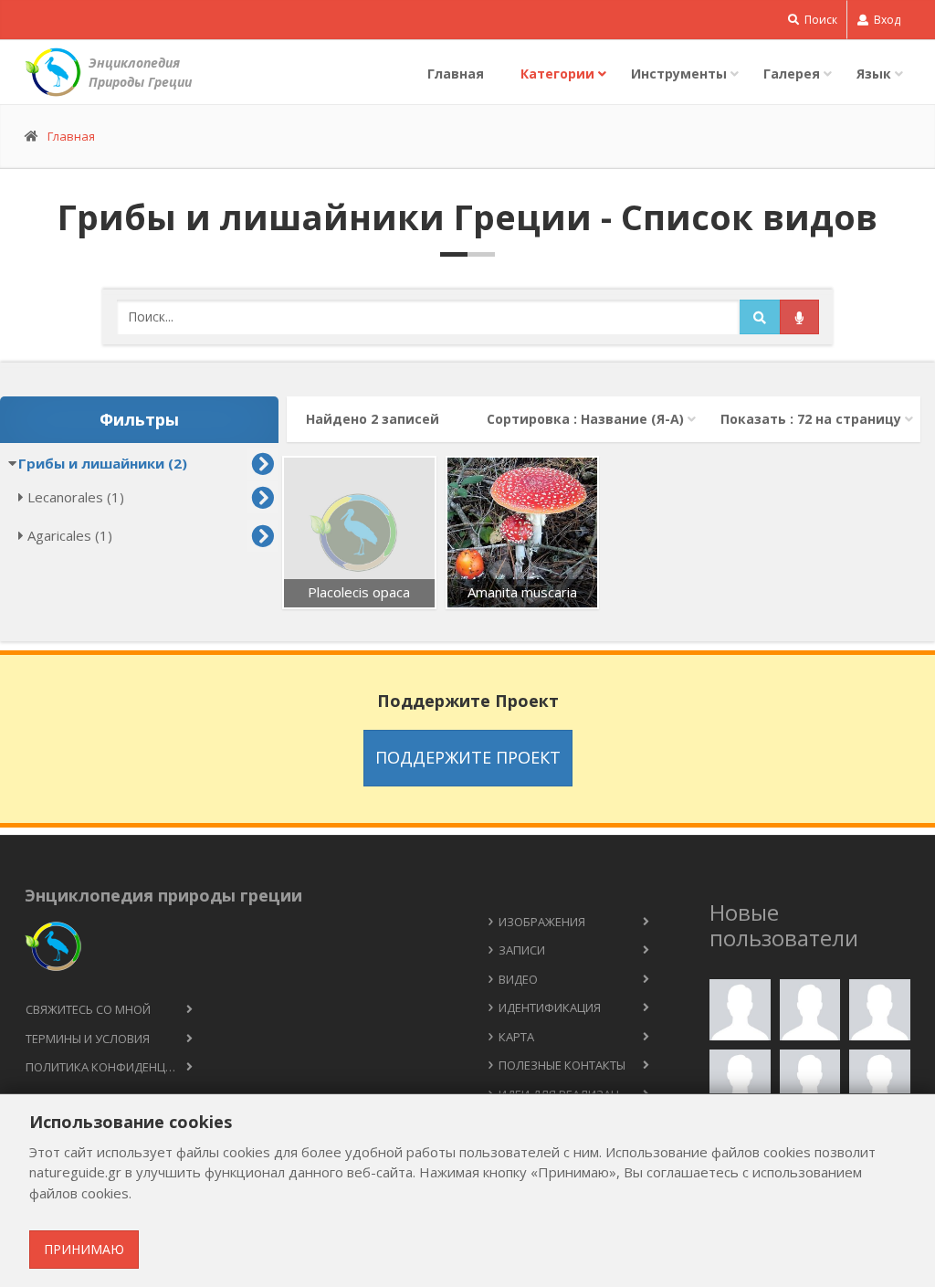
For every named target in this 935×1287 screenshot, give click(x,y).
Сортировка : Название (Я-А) (585, 418)
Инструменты (679, 73)
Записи (522, 950)
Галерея (791, 73)
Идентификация (550, 1007)
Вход (885, 19)
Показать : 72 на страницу (810, 418)
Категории (557, 73)
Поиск (819, 19)
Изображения (542, 921)
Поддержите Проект (468, 757)
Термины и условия (88, 1038)
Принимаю (84, 1249)
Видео (518, 979)
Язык (873, 73)
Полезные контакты (562, 1065)
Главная (455, 73)
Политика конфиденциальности (116, 1067)
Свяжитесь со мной (88, 1009)
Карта (516, 1037)
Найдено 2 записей (372, 418)
